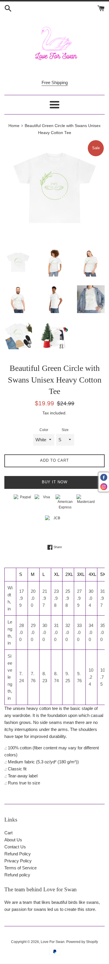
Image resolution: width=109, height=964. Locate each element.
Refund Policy (17, 853)
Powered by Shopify (82, 942)
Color (44, 430)
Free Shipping (55, 82)
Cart (8, 832)
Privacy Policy (18, 860)
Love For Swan (53, 942)
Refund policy (17, 874)
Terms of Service (20, 867)
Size (65, 430)
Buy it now (54, 482)
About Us (13, 839)
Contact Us (15, 846)
